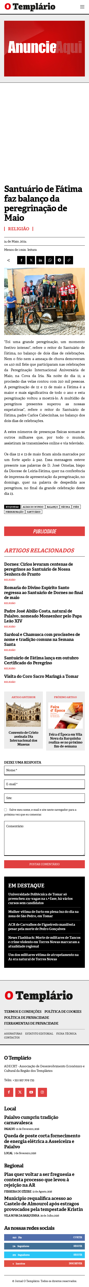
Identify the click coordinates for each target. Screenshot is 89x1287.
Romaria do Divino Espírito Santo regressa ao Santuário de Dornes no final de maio (43, 592)
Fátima (65, 507)
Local (8, 1153)
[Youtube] (31, 1092)
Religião (9, 580)
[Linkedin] (40, 260)
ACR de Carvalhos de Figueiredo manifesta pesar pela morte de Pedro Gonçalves (41, 926)
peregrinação (15, 512)
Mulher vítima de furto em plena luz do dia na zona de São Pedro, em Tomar (43, 914)
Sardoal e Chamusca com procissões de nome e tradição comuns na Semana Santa (42, 639)
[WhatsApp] (50, 260)
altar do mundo (33, 507)
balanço (52, 507)
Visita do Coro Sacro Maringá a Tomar (41, 676)
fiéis (76, 507)
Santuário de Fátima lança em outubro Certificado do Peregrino (41, 660)
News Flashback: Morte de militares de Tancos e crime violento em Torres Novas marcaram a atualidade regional (44, 942)
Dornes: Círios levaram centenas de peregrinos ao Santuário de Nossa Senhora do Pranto (38, 569)
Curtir (77, 1237)
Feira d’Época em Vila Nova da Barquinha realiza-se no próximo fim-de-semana (65, 740)
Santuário (34, 512)
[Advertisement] (44, 129)
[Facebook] (21, 260)
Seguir (77, 1246)
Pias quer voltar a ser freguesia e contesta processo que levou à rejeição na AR (39, 1179)
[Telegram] (59, 260)
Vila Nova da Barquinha (21, 1215)
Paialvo (9, 1129)
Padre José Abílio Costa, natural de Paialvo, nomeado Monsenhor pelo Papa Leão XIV (43, 616)
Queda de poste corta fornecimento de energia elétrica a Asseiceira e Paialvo (42, 1141)
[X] (31, 260)
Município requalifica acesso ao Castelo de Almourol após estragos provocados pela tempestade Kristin (43, 1203)
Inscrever (75, 1263)
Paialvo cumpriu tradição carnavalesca (31, 1120)
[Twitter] (19, 1092)
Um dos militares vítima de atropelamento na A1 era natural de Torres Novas (43, 957)
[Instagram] (42, 1092)
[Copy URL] (69, 260)
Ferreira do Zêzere (17, 1191)
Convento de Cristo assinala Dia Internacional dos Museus (23, 739)
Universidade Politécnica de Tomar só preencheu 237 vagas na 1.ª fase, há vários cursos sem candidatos (40, 898)
